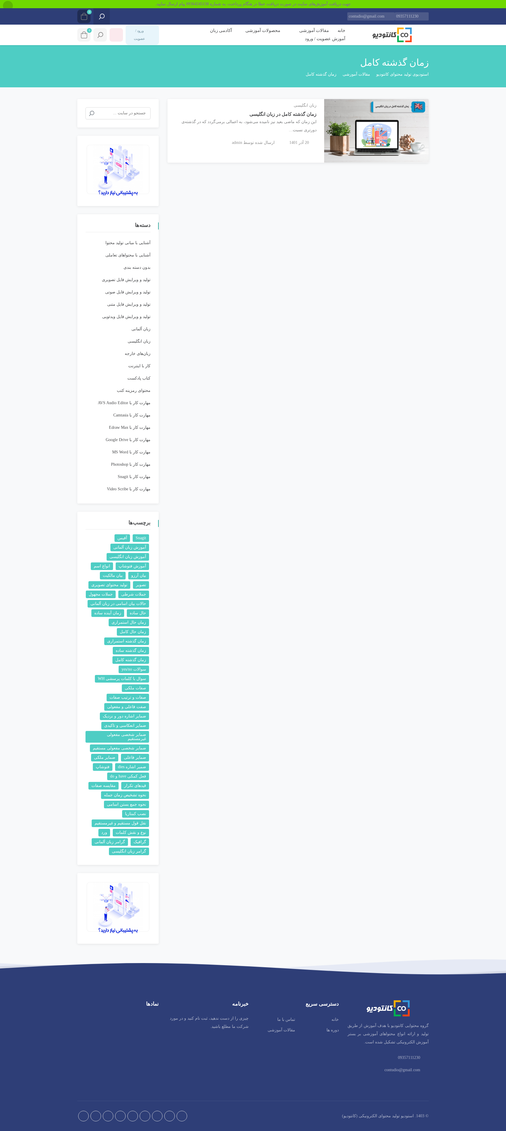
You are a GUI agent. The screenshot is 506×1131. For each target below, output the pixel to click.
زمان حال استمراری (129, 622)
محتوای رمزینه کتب (134, 390)
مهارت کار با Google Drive (128, 440)
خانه (341, 30)
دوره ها (332, 1030)
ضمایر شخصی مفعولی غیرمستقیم (126, 736)
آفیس (122, 538)
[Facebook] (145, 1116)
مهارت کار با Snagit (134, 476)
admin (237, 142)
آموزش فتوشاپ (132, 566)
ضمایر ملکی (104, 757)
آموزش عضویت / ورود (325, 38)
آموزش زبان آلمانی (129, 547)
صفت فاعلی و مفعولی (126, 707)
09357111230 (407, 16)
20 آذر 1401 (299, 142)
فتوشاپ (103, 767)
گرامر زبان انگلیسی (129, 851)
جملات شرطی (133, 594)
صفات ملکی (135, 688)
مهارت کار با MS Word (131, 452)
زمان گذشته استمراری (126, 641)
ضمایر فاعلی (135, 757)
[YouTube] (95, 1116)
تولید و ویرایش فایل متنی (129, 304)
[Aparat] (182, 1116)
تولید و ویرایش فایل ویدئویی (126, 316)
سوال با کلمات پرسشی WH (122, 678)
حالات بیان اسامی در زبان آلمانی (118, 603)
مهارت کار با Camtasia (132, 415)
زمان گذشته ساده (131, 650)
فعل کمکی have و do (128, 776)
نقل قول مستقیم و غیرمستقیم (120, 823)
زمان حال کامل (133, 632)
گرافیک (140, 842)
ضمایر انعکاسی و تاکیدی (125, 725)
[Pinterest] (108, 1116)
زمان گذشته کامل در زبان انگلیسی (283, 114)
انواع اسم (102, 566)
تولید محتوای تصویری (109, 585)
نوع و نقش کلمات (131, 832)
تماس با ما (286, 1019)
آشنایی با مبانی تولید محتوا (128, 243)
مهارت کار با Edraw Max (130, 427)
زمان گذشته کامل (130, 660)
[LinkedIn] (120, 1116)
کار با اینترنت (139, 366)
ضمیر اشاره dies (132, 767)
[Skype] (83, 1116)
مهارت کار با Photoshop (131, 464)
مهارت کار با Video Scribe (129, 489)
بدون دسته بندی (137, 267)
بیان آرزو (138, 575)
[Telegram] (169, 1116)
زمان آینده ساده (107, 613)
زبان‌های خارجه (138, 353)
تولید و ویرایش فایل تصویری (126, 280)
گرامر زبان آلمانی (110, 842)
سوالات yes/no (134, 669)
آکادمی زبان (221, 30)
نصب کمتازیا (135, 814)
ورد (104, 832)
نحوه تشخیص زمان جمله (125, 795)
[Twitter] (132, 1116)
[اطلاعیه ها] (116, 35)
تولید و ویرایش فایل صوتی (128, 292)
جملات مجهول (101, 594)
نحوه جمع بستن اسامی (126, 804)
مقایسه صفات (103, 785)
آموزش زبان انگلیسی (128, 557)
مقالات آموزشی (313, 30)
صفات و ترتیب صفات (128, 697)
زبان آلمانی (141, 329)
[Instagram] (157, 1116)
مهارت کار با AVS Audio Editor (124, 403)
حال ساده (138, 613)
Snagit (141, 538)
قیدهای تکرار (135, 785)
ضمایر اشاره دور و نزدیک (124, 716)
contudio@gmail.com (366, 16)
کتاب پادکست (139, 378)
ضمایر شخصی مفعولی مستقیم (119, 748)
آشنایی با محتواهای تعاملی (128, 255)
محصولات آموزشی (262, 30)
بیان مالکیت (113, 575)
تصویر (141, 585)
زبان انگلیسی (305, 105)
